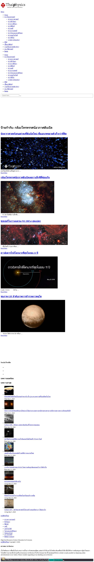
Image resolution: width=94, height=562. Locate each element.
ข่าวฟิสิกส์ (11, 26)
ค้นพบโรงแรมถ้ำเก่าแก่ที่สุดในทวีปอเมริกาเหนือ (19, 495)
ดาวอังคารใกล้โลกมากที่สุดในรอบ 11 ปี (19, 253)
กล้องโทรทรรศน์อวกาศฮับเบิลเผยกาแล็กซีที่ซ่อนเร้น (25, 177)
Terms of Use (8, 533)
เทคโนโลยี (7, 528)
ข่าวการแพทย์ (12, 30)
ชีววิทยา (7, 522)
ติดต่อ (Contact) (9, 536)
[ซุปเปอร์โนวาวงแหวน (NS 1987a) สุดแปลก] (47, 235)
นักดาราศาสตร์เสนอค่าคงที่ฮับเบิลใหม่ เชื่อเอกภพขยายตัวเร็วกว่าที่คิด (34, 134)
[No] (63, 560)
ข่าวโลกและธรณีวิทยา (15, 33)
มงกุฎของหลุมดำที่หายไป (12, 481)
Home (6, 15)
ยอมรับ (51, 560)
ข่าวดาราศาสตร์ (13, 19)
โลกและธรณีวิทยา (10, 531)
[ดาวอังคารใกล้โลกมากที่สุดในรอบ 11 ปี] (47, 272)
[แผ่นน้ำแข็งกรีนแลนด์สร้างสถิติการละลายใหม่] (9, 451)
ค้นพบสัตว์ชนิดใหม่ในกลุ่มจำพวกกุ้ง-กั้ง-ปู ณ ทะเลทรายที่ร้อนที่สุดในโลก (27, 396)
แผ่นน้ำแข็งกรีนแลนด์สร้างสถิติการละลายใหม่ (19, 453)
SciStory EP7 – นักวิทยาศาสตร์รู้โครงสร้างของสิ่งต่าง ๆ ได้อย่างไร (25, 509)
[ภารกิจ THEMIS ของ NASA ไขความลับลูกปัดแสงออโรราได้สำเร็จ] (9, 465)
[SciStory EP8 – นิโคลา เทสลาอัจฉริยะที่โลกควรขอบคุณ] (9, 423)
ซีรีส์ (5, 42)
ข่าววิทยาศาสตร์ (9, 17)
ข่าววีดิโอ (11, 37)
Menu (2, 12)
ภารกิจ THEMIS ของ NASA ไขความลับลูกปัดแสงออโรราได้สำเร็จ (25, 467)
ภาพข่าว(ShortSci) (13, 40)
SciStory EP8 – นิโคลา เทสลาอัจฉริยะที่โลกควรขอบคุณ (22, 425)
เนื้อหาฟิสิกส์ (8, 44)
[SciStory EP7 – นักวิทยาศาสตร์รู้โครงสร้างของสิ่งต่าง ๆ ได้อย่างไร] (9, 507)
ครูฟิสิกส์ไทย (5, 516)
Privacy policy (58, 560)
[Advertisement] (47, 110)
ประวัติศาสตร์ (8, 49)
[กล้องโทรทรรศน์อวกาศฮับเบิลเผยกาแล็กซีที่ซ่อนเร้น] (47, 197)
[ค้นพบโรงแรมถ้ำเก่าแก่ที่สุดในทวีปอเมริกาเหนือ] (9, 493)
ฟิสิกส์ (6, 524)
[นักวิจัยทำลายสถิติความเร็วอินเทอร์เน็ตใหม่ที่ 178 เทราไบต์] (9, 437)
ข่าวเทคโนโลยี (13, 35)
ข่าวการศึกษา (12, 24)
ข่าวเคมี (10, 28)
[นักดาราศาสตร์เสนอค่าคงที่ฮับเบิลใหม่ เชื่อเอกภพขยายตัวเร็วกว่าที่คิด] (47, 153)
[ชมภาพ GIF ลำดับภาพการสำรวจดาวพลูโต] (47, 316)
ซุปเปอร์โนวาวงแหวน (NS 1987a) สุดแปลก (21, 221)
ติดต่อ (6, 51)
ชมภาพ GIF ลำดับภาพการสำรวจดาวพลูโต (21, 296)
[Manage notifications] (3, 558)
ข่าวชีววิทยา (12, 21)
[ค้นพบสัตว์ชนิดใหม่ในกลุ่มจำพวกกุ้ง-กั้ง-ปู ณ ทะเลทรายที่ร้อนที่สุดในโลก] (9, 394)
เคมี (5, 526)
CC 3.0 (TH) (8, 534)
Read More (4, 173)
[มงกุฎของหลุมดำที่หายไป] (9, 479)
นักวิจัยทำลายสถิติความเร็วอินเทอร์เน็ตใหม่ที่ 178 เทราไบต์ (23, 439)
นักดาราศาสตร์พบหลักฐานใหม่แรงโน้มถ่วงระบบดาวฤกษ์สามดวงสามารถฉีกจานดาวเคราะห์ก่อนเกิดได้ (37, 410)
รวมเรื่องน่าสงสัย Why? (11, 47)
